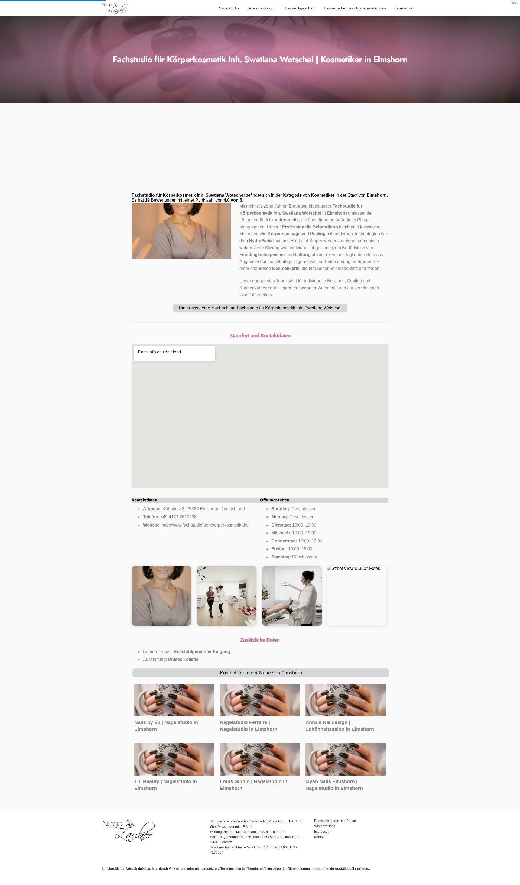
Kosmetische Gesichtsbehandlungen (354, 8)
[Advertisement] (260, 150)
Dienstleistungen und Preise (335, 821)
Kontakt (319, 837)
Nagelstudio (229, 8)
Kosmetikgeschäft (299, 8)
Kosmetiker (404, 8)
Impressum (322, 832)
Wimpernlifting (324, 826)
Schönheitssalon (262, 8)
